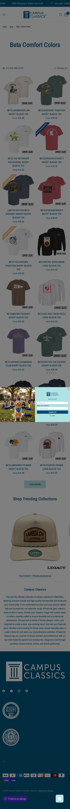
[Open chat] (59, 798)
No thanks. (52, 415)
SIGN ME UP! (52, 412)
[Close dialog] (68, 388)
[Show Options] (66, 408)
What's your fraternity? (43, 405)
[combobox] (51, 408)
